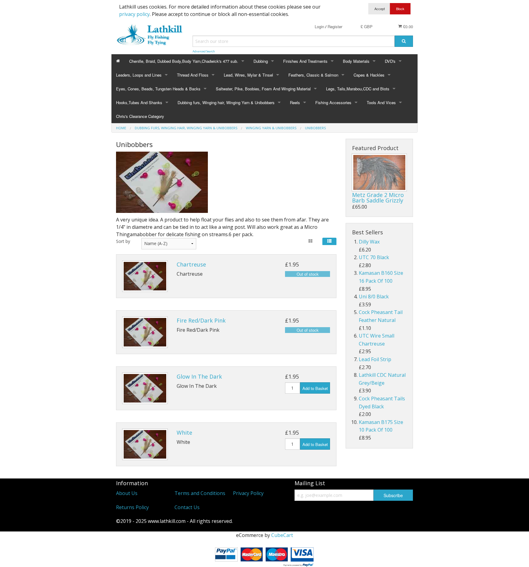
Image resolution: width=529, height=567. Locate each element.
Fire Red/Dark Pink (201, 320)
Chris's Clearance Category (140, 116)
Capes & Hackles (369, 75)
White (184, 432)
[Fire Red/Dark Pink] (144, 332)
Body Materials (356, 61)
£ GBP (367, 26)
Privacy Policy (248, 493)
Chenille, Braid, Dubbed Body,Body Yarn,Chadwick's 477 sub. (183, 61)
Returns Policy (132, 507)
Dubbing (260, 61)
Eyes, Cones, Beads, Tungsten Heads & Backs (158, 89)
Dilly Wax (369, 241)
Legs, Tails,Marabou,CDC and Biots (357, 89)
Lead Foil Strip (375, 359)
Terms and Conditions (199, 493)
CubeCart (282, 535)
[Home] (118, 61)
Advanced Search (204, 51)
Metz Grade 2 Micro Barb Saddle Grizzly (378, 197)
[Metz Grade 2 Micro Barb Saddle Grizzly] (379, 172)
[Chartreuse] (144, 276)
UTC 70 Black (374, 257)
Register (335, 26)
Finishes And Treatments (305, 61)
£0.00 (407, 26)
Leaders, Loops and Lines (139, 75)
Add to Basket (315, 388)
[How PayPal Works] (264, 555)
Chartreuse (191, 264)
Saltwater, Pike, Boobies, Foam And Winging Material (263, 89)
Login (319, 26)
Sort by (123, 241)
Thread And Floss (192, 75)
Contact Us (187, 507)
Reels (295, 102)
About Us (126, 493)
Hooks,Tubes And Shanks (139, 102)
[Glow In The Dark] (144, 388)
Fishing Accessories (333, 102)
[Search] (404, 41)
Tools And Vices (381, 102)
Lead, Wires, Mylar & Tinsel (248, 75)
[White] (144, 444)
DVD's (390, 61)
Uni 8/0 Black (374, 296)
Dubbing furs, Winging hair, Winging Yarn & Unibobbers (226, 102)
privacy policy (134, 14)
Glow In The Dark (199, 376)
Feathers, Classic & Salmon (313, 75)
